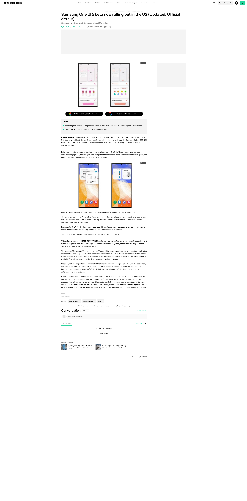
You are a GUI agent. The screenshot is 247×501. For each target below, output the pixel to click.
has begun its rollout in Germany (78, 244)
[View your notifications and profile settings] (145, 324)
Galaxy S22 (74, 254)
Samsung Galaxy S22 (66, 296)
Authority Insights (131, 3)
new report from (105, 244)
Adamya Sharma (78, 27)
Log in (139, 310)
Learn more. (140, 11)
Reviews (97, 3)
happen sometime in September (108, 259)
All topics (144, 3)
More (153, 3)
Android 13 (103, 251)
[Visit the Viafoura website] (143, 357)
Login (242, 3)
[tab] (66, 323)
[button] (123, 3)
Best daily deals (224, 3)
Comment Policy (115, 306)
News (79, 3)
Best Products (108, 3)
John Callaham (67, 27)
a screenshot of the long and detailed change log (104, 264)
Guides (119, 3)
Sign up (144, 310)
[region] (104, 334)
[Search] (214, 3)
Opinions (88, 3)
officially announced (112, 137)
